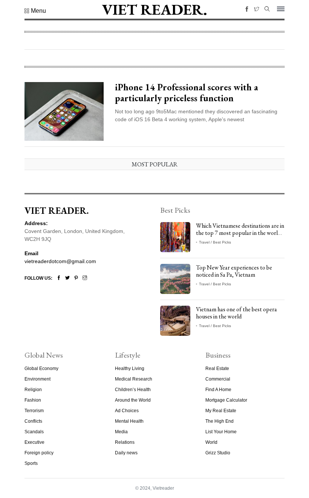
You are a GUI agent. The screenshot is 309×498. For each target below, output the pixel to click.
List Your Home (221, 431)
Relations (125, 442)
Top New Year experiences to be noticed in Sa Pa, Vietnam (234, 271)
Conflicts (33, 421)
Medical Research (133, 379)
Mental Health (129, 421)
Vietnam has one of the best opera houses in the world (236, 312)
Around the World (133, 400)
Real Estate (217, 368)
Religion (33, 389)
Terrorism (34, 410)
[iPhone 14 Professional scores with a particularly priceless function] (64, 111)
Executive (34, 442)
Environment (37, 379)
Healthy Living (129, 368)
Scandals (34, 431)
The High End (219, 421)
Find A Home (218, 389)
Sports (31, 463)
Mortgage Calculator (226, 400)
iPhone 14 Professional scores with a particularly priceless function (186, 92)
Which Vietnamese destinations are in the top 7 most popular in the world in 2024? (240, 233)
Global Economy (41, 368)
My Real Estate (220, 410)
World (211, 442)
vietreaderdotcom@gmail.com (60, 261)
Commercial (217, 379)
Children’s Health (133, 389)
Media (121, 431)
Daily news (126, 452)
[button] (35, 11)
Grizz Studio (217, 452)
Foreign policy (39, 452)
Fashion (32, 400)
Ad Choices (127, 410)
